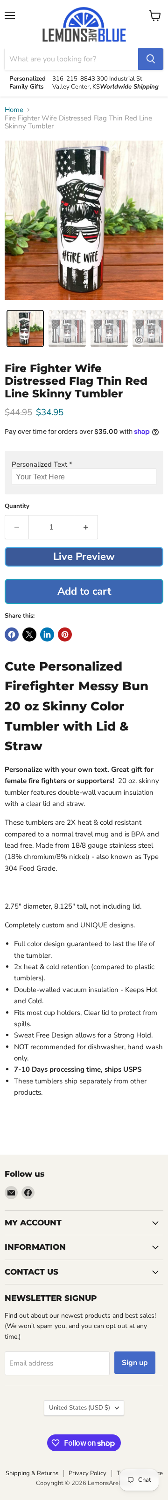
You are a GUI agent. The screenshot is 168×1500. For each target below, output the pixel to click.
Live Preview (84, 557)
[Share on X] (29, 634)
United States (79, 1407)
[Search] (150, 59)
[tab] (25, 328)
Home (14, 110)
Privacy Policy (87, 1473)
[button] (84, 465)
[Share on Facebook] (12, 634)
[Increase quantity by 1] (86, 527)
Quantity (17, 506)
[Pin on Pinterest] (65, 634)
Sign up (135, 1363)
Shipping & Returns (32, 1473)
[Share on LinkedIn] (47, 634)
